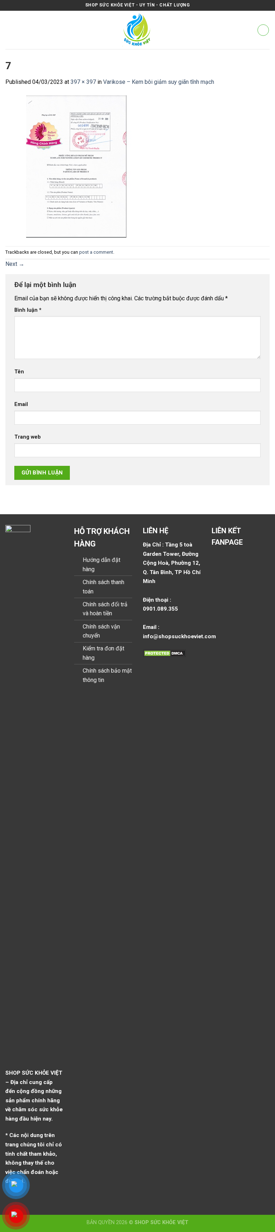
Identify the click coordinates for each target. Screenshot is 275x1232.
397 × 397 (83, 81)
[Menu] (9, 30)
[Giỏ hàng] (263, 30)
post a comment (96, 252)
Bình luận (28, 310)
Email (21, 404)
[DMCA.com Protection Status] (164, 652)
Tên (19, 372)
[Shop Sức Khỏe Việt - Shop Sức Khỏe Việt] (138, 30)
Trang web (27, 437)
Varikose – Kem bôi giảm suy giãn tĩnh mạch (158, 81)
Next (14, 264)
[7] (76, 165)
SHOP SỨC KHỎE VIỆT (161, 1222)
